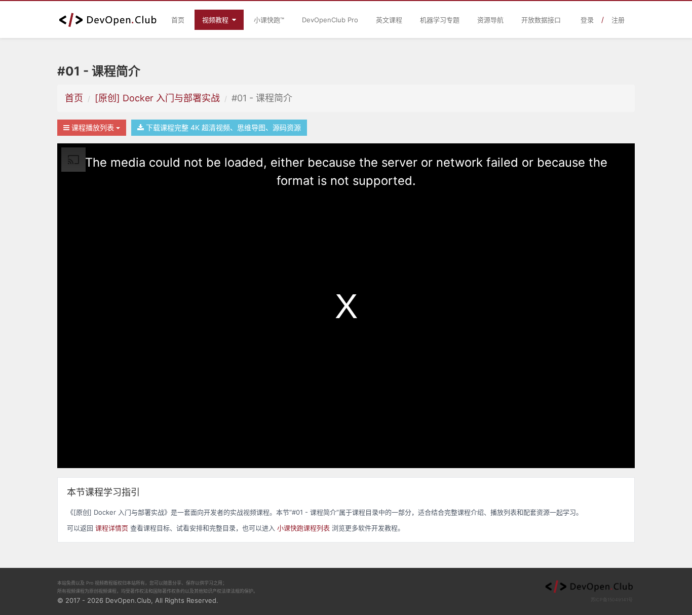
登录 (587, 20)
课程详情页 (111, 528)
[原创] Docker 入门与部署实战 (157, 98)
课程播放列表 (92, 127)
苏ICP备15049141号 (612, 599)
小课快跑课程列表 (303, 528)
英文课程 (389, 20)
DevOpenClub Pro (330, 20)
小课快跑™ (269, 20)
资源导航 (490, 20)
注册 (618, 20)
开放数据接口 (541, 20)
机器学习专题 (439, 20)
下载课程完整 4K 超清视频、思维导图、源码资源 (222, 127)
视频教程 (216, 20)
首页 (177, 20)
